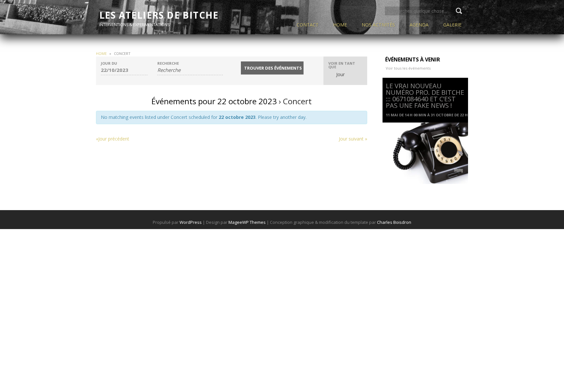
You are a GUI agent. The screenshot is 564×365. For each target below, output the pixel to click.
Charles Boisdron (394, 222)
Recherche (168, 63)
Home (101, 53)
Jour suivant (353, 139)
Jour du (109, 63)
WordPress (191, 222)
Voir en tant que (341, 65)
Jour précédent (112, 139)
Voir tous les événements (408, 68)
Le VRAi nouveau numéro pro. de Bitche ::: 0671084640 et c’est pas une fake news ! (425, 95)
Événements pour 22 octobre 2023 (214, 101)
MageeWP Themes (247, 222)
